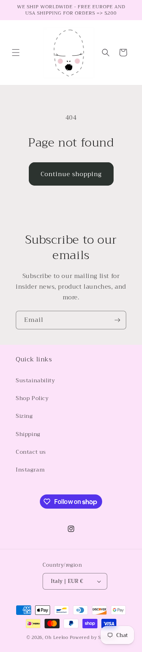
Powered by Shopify (93, 637)
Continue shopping (71, 174)
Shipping (28, 434)
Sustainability (35, 380)
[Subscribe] (117, 320)
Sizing (24, 416)
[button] (15, 52)
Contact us (31, 452)
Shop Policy (32, 398)
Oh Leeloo (56, 637)
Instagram (30, 469)
